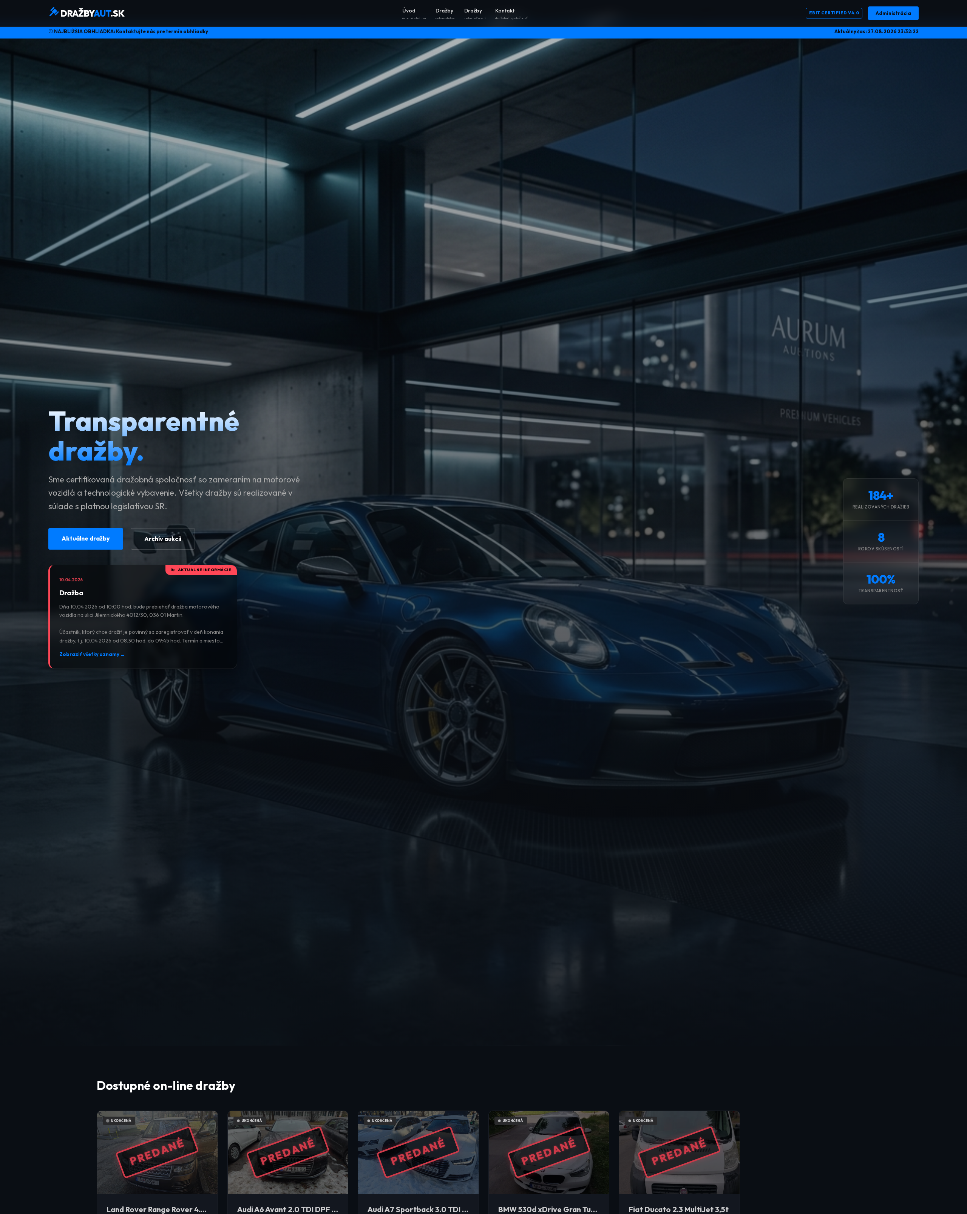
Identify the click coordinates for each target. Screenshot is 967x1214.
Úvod (414, 13)
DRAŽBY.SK (91, 13)
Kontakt (511, 13)
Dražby (445, 13)
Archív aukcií (162, 538)
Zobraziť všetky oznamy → (92, 655)
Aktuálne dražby (86, 538)
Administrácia (893, 13)
